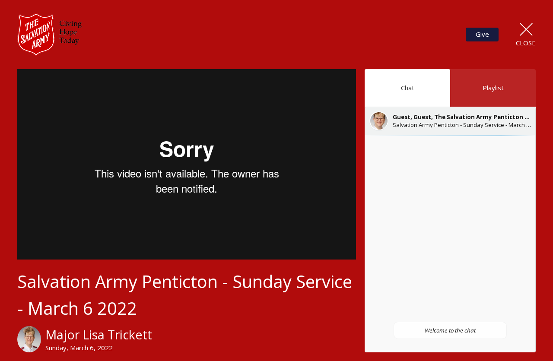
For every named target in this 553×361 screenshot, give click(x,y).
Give (482, 34)
